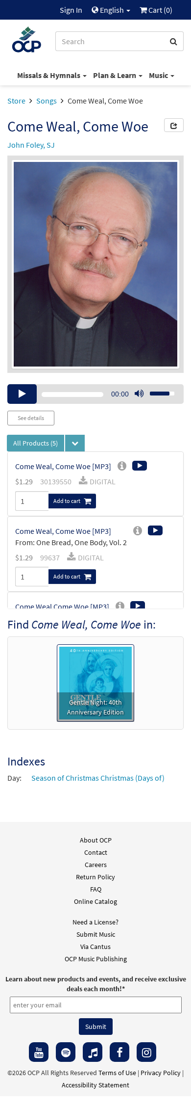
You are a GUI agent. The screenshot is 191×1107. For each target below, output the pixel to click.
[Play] (22, 394)
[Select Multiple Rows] (75, 443)
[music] (92, 1052)
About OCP (96, 840)
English (111, 10)
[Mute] (139, 394)
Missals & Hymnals (49, 75)
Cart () (159, 10)
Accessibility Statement (95, 1085)
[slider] (156, 390)
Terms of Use (117, 1072)
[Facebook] (119, 1052)
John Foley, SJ (31, 145)
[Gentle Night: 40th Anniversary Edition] (95, 682)
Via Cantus (95, 946)
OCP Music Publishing (96, 958)
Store (16, 100)
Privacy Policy (161, 1072)
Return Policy (95, 876)
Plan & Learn (115, 75)
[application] (95, 394)
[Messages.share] (174, 125)
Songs (46, 100)
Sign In (71, 10)
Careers (96, 864)
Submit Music (95, 934)
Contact (95, 852)
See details (31, 418)
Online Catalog (95, 901)
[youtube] (38, 1052)
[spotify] (65, 1052)
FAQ (95, 889)
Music (159, 75)
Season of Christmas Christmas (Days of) (98, 778)
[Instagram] (146, 1052)
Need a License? (95, 922)
